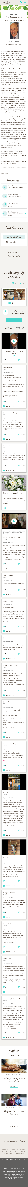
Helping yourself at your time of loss (14, 1078)
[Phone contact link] (21, 3)
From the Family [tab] (20, 328)
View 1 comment (7, 569)
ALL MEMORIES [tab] (8, 328)
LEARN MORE (14, 1086)
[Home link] (5, 2)
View (18, 302)
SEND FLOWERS (11, 508)
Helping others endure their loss (14, 1111)
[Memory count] (5, 283)
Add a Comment (10, 406)
